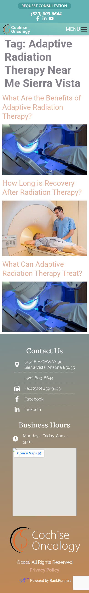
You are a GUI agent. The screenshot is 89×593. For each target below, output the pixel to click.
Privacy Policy (44, 570)
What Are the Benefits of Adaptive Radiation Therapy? (41, 107)
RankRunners (60, 580)
